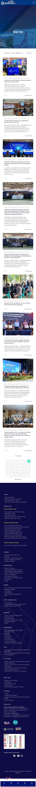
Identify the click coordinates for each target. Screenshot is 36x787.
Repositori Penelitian (10, 589)
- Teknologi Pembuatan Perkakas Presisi (14, 511)
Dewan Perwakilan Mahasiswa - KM (14, 573)
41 (11, 475)
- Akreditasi (7, 556)
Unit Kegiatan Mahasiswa (11, 576)
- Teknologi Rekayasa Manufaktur (13, 525)
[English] (6, 778)
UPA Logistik (8, 666)
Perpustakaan (8, 591)
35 (13, 472)
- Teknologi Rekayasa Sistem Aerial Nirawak (15, 538)
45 (24, 475)
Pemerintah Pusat (9, 617)
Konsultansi (8, 636)
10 (10, 464)
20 (16, 467)
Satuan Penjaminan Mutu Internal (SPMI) (15, 604)
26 (10, 470)
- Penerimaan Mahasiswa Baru (12, 555)
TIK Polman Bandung (11, 78)
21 (19, 467)
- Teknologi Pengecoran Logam (12, 518)
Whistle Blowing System (11, 695)
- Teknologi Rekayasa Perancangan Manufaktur (16, 527)
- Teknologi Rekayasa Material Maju (13, 531)
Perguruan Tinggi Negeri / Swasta (13, 620)
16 (28, 464)
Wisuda (6, 581)
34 (10, 472)
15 (25, 464)
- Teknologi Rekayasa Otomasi (12, 530)
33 (7, 472)
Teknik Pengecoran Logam (12, 500)
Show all (30, 53)
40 (28, 472)
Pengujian (7, 633)
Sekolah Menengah (10, 621)
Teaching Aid (8, 638)
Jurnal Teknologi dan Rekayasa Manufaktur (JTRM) (18, 587)
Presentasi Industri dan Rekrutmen (13, 569)
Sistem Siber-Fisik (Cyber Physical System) (16, 545)
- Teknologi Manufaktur (10, 515)
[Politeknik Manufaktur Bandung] (9, 2)
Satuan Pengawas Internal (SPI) (13, 606)
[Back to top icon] (32, 778)
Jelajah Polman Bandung (11, 680)
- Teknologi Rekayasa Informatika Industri (15, 536)
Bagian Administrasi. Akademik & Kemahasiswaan (17, 661)
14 (22, 464)
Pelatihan (7, 635)
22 (22, 467)
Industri (6, 623)
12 (16, 464)
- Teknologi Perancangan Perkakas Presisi (15, 516)
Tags (13, 53)
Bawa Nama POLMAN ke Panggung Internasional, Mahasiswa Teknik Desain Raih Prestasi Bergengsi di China (17, 163)
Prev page (18, 456)
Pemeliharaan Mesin (10, 513)
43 (18, 475)
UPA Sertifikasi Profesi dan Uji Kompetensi (15, 671)
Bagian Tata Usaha (9, 663)
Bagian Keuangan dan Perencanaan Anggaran (17, 664)
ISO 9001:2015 (8, 602)
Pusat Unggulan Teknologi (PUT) (13, 594)
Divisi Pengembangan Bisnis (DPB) (14, 630)
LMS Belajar (8, 682)
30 (22, 470)
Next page (17, 479)
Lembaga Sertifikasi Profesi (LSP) (13, 643)
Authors (20, 53)
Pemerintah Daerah (10, 618)
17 (7, 467)
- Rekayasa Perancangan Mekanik (13, 528)
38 (22, 472)
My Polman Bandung (10, 683)
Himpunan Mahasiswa (10, 574)
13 (19, 464)
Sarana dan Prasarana (10, 641)
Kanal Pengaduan (9, 700)
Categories (7, 53)
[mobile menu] (33, 2)
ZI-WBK (6, 693)
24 (28, 467)
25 (7, 470)
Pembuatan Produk (9, 631)
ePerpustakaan (8, 592)
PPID (6, 595)
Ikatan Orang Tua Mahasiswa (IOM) (14, 577)
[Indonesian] (9, 778)
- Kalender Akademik (9, 561)
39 (25, 472)
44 (21, 475)
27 (13, 470)
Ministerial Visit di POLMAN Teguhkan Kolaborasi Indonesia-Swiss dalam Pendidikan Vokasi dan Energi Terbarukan (17, 341)
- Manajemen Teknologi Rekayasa (13, 535)
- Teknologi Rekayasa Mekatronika (13, 533)
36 (16, 472)
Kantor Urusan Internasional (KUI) (13, 615)
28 (16, 470)
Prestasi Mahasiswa (9, 568)
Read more (29, 95)
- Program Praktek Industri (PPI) (12, 559)
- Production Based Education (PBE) (13, 558)
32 (28, 470)
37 (19, 472)
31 (25, 470)
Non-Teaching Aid (9, 639)
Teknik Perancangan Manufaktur (13, 499)
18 (10, 467)
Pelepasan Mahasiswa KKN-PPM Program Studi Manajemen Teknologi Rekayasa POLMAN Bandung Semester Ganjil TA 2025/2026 (17, 256)
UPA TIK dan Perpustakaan (11, 669)
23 (25, 467)
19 (13, 467)
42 (14, 475)
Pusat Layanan (8, 685)
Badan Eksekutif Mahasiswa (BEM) (13, 571)
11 (13, 464)
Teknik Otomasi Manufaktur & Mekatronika (16, 502)
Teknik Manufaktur (9, 497)
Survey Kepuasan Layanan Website (14, 686)
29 (19, 470)
